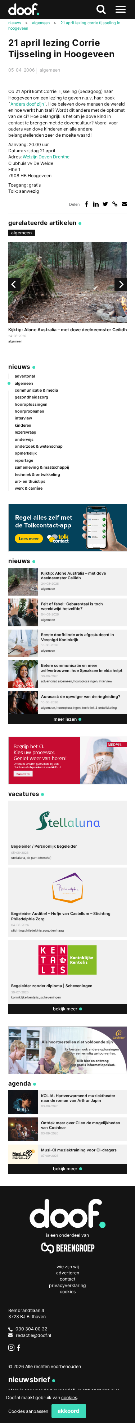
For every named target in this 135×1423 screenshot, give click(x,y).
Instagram (11, 1348)
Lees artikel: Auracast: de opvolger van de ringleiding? (67, 702)
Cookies (68, 1291)
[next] (120, 284)
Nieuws (19, 366)
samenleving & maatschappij (42, 467)
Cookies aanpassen (28, 1411)
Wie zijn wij (68, 1266)
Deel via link (115, 204)
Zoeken (101, 9)
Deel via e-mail (124, 204)
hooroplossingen (31, 404)
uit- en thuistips (30, 481)
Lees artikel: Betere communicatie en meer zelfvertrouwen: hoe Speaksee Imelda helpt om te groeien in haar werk (67, 674)
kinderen (23, 425)
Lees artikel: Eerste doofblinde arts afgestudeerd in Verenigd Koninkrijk (67, 643)
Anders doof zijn (27, 104)
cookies (69, 1397)
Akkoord (69, 1410)
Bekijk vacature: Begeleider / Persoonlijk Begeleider (67, 833)
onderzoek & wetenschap (39, 446)
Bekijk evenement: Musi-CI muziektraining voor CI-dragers (67, 1154)
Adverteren (67, 1272)
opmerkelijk (26, 453)
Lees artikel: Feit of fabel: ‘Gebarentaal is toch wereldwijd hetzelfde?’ (67, 612)
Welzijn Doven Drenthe (46, 156)
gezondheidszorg (31, 397)
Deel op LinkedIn (96, 204)
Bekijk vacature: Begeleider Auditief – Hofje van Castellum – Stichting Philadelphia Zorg (67, 902)
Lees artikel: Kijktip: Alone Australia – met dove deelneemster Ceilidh (67, 293)
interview (23, 418)
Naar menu (120, 9)
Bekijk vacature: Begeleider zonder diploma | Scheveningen (67, 972)
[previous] (14, 284)
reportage (24, 460)
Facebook (20, 1348)
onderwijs (24, 439)
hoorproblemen (29, 411)
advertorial (25, 376)
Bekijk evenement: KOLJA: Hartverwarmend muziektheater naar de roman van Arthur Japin (67, 1102)
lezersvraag (25, 432)
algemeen (50, 70)
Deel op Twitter (105, 204)
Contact (67, 1279)
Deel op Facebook (86, 204)
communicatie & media (36, 390)
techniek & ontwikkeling (37, 474)
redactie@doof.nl (33, 1335)
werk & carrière (28, 488)
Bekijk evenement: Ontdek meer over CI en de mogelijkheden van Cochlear (67, 1129)
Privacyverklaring (67, 1285)
